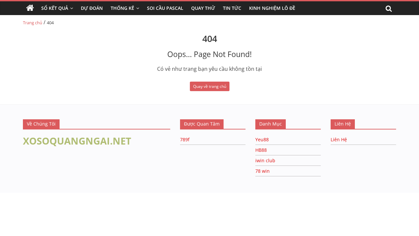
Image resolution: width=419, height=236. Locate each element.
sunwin (79, 211)
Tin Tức (232, 8)
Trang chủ (32, 23)
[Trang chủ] (30, 8)
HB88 (261, 150)
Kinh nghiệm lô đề (272, 8)
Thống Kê (122, 8)
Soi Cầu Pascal (165, 8)
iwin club (265, 160)
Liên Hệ (339, 139)
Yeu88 (262, 139)
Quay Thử (203, 8)
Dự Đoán (92, 8)
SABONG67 (13, 203)
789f (185, 139)
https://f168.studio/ (63, 196)
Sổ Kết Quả (54, 8)
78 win (262, 171)
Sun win (41, 203)
